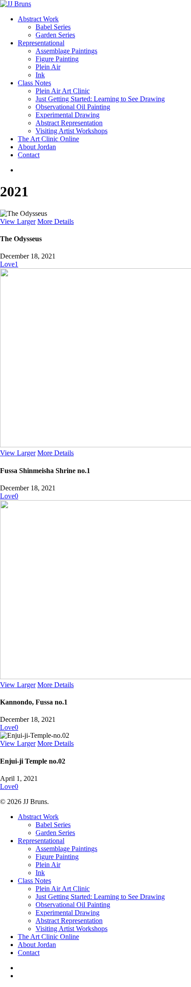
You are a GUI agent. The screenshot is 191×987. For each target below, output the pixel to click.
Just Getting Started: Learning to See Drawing (100, 896)
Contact (29, 952)
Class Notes (34, 880)
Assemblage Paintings (66, 848)
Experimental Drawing (67, 912)
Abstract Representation (69, 920)
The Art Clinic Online (48, 936)
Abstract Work (38, 816)
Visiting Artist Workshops (71, 928)
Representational (41, 840)
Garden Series (55, 832)
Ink (40, 872)
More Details (55, 221)
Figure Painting (57, 856)
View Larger (18, 221)
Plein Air (48, 864)
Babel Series (53, 824)
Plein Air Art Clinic (63, 888)
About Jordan (37, 944)
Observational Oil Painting (73, 904)
